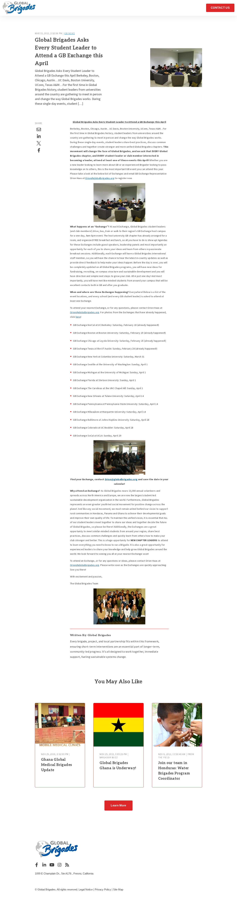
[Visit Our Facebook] (36, 864)
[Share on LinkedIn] (38, 136)
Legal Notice (86, 889)
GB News (69, 33)
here (78, 316)
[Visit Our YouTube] (51, 864)
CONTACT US (220, 7)
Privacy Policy (103, 889)
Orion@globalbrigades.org (99, 178)
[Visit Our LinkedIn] (44, 864)
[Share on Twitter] (38, 143)
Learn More (118, 805)
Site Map (118, 889)
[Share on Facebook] (38, 150)
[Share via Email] (38, 129)
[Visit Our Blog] (67, 864)
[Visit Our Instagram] (59, 864)
